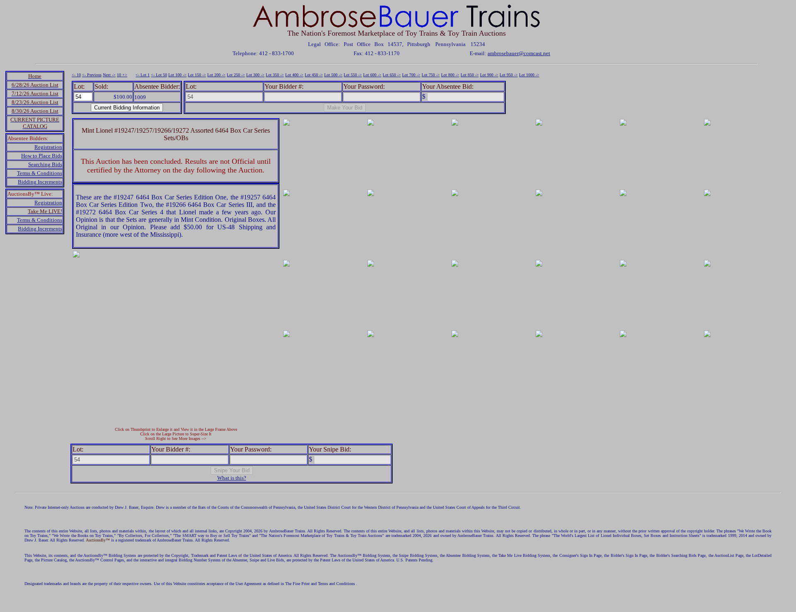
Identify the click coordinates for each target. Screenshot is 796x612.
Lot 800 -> (450, 75)
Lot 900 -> (489, 75)
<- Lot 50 (159, 75)
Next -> (109, 75)
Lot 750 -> (431, 75)
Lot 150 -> (197, 75)
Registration (48, 147)
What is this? (231, 478)
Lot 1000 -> (529, 75)
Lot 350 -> (275, 75)
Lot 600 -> (372, 75)
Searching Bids (45, 164)
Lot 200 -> (216, 75)
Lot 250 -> (236, 75)
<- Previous (92, 75)
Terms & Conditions (39, 173)
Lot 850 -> (470, 75)
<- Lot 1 (143, 75)
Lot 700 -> (411, 75)
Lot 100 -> (177, 75)
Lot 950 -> (509, 75)
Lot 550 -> (353, 75)
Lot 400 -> (294, 75)
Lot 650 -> (392, 75)
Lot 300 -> (255, 75)
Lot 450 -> (314, 75)
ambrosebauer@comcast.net (519, 53)
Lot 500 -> (333, 75)
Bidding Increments (40, 182)
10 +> (122, 75)
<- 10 (76, 75)
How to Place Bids (41, 156)
